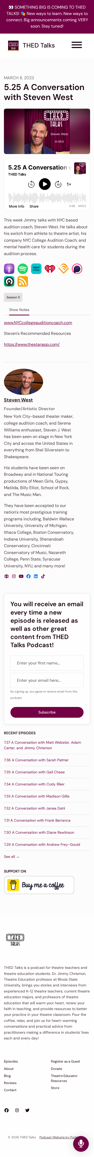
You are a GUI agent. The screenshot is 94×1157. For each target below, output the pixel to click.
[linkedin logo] (36, 576)
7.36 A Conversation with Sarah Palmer (36, 760)
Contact (10, 1090)
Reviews (10, 1083)
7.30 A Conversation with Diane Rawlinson (39, 832)
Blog (7, 1076)
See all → (12, 856)
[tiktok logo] (43, 576)
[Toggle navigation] (77, 46)
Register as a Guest (65, 1061)
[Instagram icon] (17, 1110)
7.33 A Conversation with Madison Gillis (36, 796)
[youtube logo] (22, 576)
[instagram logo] (14, 576)
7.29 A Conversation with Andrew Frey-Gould (42, 844)
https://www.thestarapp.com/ (32, 344)
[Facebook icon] (6, 1110)
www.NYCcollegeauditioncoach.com (38, 322)
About (9, 1068)
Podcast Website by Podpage (61, 1137)
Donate (56, 1068)
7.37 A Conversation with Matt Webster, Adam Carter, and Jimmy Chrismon (42, 745)
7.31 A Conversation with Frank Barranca (37, 820)
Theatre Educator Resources (64, 1078)
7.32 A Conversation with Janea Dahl (34, 808)
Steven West (18, 400)
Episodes (11, 1061)
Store (55, 1088)
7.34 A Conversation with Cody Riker (34, 784)
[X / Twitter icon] (27, 1110)
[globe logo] (7, 576)
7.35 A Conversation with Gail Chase (34, 772)
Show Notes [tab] (19, 309)
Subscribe (47, 712)
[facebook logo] (29, 576)
